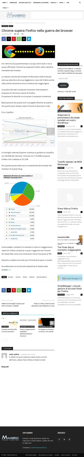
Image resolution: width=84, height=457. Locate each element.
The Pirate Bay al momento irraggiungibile (69, 248)
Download (5, 326)
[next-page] (6, 340)
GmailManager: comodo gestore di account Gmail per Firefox (70, 289)
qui (9, 269)
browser (10, 277)
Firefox (25, 277)
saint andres (14, 354)
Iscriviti (63, 85)
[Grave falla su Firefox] (70, 197)
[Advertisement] (56, 15)
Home (3, 23)
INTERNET (10, 23)
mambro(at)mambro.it (38, 448)
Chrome (18, 277)
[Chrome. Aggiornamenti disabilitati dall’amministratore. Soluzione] (28, 323)
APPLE (61, 2)
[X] (9, 39)
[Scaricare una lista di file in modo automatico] (10, 323)
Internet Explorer (42, 277)
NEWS (4, 2)
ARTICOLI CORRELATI (10, 313)
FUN (67, 2)
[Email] (24, 39)
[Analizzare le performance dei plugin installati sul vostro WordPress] (70, 108)
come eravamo (65, 455)
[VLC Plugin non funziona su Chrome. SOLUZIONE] (46, 323)
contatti (56, 455)
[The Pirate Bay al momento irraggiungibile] (70, 240)
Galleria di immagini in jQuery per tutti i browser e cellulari (13, 305)
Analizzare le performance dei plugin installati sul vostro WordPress (69, 119)
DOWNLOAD (13, 2)
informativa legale (31, 455)
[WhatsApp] (19, 39)
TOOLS (5, 8)
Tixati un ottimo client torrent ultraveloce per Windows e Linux (42, 305)
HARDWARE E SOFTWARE (41, 2)
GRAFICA (53, 2)
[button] (79, 3)
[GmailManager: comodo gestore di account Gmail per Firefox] (70, 279)
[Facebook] (4, 39)
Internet (31, 277)
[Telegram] (29, 39)
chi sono (74, 455)
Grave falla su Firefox (68, 208)
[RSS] (64, 439)
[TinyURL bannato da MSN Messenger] (70, 151)
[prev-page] (3, 340)
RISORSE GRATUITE (25, 2)
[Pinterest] (14, 39)
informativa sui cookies (45, 455)
